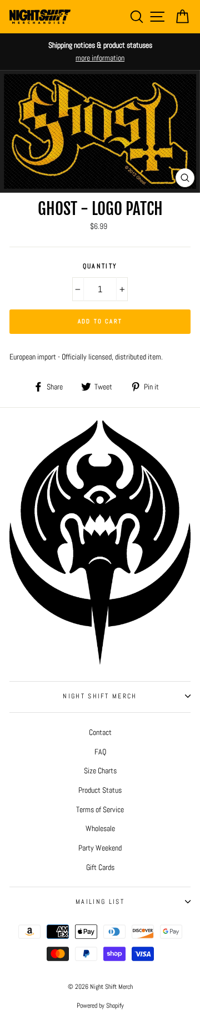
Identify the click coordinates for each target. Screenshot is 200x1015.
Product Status (100, 790)
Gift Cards (100, 867)
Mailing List (100, 902)
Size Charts (100, 771)
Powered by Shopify (100, 1005)
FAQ (100, 752)
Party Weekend (100, 848)
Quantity (100, 266)
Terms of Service (100, 809)
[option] (100, 51)
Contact (100, 732)
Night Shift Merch (100, 696)
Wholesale (100, 828)
